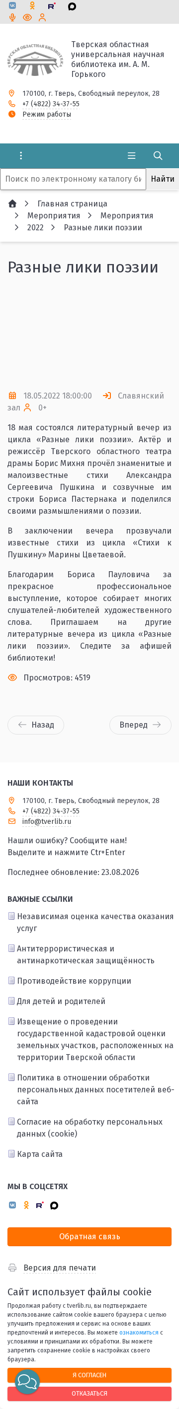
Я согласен (89, 1375)
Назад (42, 725)
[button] (148, 333)
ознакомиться (139, 1332)
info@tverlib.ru (46, 821)
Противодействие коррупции (74, 981)
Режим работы (46, 114)
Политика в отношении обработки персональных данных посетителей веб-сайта (96, 1089)
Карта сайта (40, 1154)
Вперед (133, 725)
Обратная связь (89, 1236)
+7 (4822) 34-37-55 (51, 104)
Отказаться (89, 1393)
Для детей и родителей (61, 1001)
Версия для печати (59, 1268)
